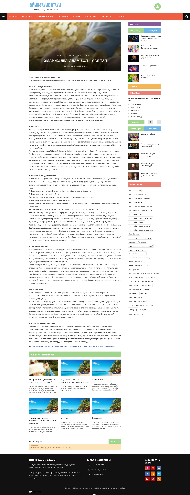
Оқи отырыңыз (42, 354)
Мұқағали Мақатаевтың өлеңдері (141, 246)
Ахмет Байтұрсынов (136, 214)
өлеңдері (143, 310)
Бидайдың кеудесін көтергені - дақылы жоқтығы (75, 380)
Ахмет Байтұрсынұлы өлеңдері (140, 226)
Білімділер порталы (44, 16)
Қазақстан (97, 418)
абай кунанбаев (134, 270)
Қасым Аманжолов (135, 297)
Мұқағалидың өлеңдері (137, 250)
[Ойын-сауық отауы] (45, 6)
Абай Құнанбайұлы (135, 202)
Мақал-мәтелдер (136, 117)
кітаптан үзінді (134, 281)
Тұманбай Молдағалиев (137, 254)
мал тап (50, 346)
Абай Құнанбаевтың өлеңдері (139, 198)
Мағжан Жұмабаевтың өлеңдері (140, 238)
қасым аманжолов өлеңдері (138, 305)
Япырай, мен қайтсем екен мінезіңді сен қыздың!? (42, 380)
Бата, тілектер (135, 104)
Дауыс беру (136, 122)
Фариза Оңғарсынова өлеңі (138, 266)
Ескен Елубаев (134, 234)
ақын (130, 278)
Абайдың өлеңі (147, 210)
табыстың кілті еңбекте (91, 346)
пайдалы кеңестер (60, 346)
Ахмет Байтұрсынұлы (136, 222)
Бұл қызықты (63, 16)
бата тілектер (150, 278)
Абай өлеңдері (134, 210)
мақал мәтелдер (147, 281)
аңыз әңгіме (139, 278)
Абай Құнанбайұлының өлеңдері (140, 206)
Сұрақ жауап (121, 16)
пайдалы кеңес (146, 285)
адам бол (44, 346)
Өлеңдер (76, 16)
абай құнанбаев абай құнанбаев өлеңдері (144, 274)
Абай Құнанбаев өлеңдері (138, 194)
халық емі (143, 293)
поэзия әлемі (133, 293)
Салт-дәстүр (106, 16)
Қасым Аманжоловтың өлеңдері (140, 301)
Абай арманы (99, 379)
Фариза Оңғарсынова (136, 262)
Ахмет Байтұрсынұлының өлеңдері (141, 230)
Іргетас (64, 418)
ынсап (102, 346)
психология (71, 346)
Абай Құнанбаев (135, 190)
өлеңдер (133, 309)
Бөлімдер (26, 16)
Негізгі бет (13, 16)
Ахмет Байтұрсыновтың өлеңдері (140, 218)
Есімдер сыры (90, 16)
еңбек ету (78, 346)
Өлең (152, 305)
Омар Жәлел (36, 346)
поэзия (146, 289)
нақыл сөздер (134, 285)
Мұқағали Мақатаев (137, 242)
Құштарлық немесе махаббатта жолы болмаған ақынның (43, 421)
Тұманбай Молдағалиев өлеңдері (140, 258)
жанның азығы (109, 346)
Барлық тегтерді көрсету (136, 314)
